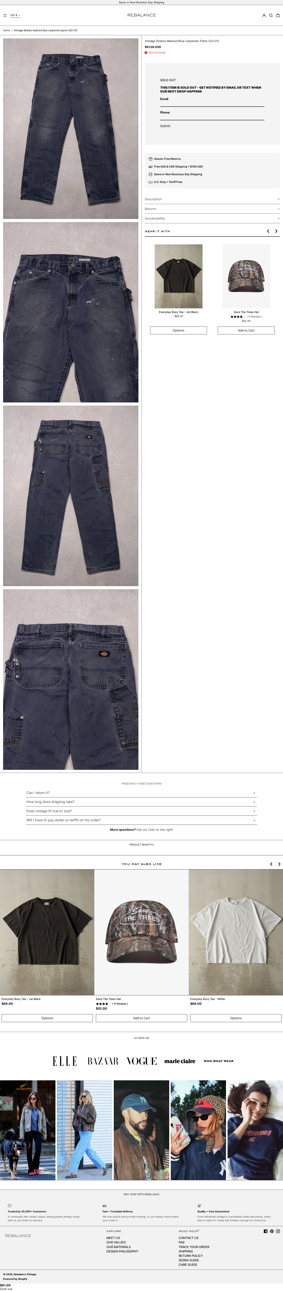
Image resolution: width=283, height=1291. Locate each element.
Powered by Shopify (15, 1279)
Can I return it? (37, 793)
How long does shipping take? (50, 802)
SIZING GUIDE (189, 1260)
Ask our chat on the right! (154, 829)
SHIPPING (186, 1251)
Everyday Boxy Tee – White (207, 999)
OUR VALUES (116, 1242)
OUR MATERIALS (118, 1247)
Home (6, 30)
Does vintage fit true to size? (49, 811)
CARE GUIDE (188, 1265)
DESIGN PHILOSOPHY (122, 1251)
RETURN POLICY (191, 1256)
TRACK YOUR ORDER (194, 1247)
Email (164, 99)
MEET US (113, 1238)
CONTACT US (188, 1238)
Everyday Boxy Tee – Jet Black (178, 312)
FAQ (181, 1242)
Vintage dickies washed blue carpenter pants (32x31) (45, 30)
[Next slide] (276, 231)
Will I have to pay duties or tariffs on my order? (63, 820)
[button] (271, 15)
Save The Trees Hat (246, 312)
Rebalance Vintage (25, 1274)
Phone (165, 112)
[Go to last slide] (268, 231)
